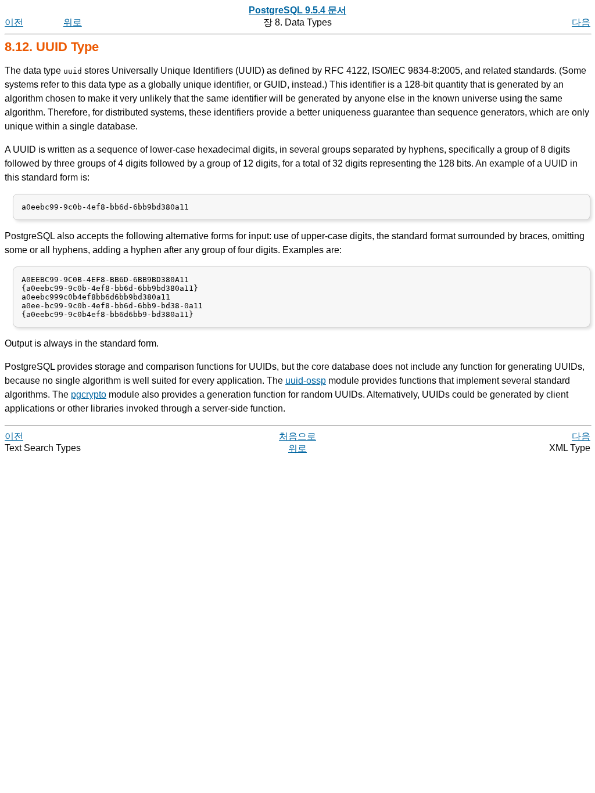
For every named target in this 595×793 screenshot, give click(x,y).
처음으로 (297, 436)
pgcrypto (88, 394)
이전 (14, 22)
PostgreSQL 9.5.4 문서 (297, 10)
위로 (72, 22)
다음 (581, 22)
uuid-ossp (305, 380)
